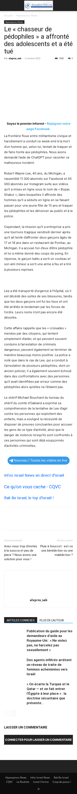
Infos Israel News (40, 777)
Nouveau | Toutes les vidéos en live (40, 460)
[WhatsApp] (36, 67)
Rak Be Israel (61, 777)
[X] (18, 67)
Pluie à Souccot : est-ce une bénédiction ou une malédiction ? (56, 550)
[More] (46, 67)
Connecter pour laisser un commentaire (38, 739)
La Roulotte (23, 782)
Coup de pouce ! (62, 782)
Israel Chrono (41, 782)
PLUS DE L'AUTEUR (52, 620)
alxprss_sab (15, 58)
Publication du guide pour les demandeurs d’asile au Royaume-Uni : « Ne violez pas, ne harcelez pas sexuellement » (49, 640)
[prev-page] (6, 713)
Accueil (8, 15)
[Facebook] (8, 67)
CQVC (9, 782)
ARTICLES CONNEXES (21, 620)
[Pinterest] (27, 67)
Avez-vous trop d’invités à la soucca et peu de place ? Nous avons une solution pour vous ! (20, 552)
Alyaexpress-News (26, 15)
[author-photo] (38, 594)
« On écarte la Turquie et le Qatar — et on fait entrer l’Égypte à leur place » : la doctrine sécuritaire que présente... (48, 693)
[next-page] (13, 713)
